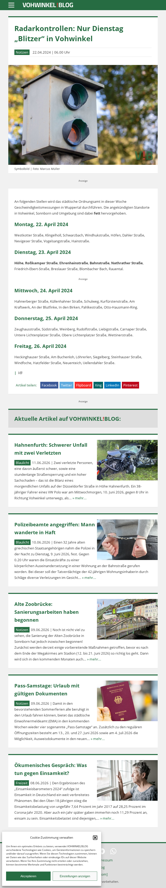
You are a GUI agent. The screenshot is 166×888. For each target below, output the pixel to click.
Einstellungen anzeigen (75, 876)
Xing (98, 385)
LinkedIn (112, 385)
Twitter (66, 385)
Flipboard (83, 385)
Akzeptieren (28, 876)
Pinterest (130, 385)
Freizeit (22, 783)
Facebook (49, 385)
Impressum (104, 860)
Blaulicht (22, 462)
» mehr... (79, 498)
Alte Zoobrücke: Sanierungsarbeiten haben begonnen (46, 612)
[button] (95, 838)
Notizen (22, 52)
